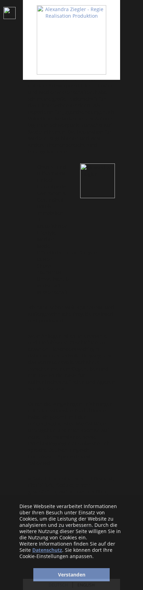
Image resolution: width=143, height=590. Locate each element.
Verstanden (71, 574)
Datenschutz (47, 550)
